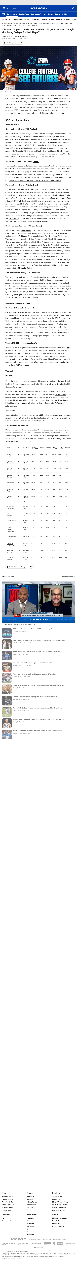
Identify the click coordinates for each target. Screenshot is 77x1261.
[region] (38, 602)
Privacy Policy (57, 1199)
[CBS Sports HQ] (35, 1239)
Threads (30, 1232)
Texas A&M (13, 218)
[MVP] (60, 1243)
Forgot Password (58, 1226)
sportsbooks (10, 418)
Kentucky (66, 330)
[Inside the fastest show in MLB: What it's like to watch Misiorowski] (7, 655)
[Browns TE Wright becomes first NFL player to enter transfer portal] (7, 734)
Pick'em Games (7, 1197)
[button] (3, 8)
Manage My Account (59, 1218)
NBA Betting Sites (48, 19)
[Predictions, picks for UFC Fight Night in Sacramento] (7, 667)
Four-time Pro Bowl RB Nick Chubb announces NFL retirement (36, 674)
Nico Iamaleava (55, 166)
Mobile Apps (6, 1210)
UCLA (10, 169)
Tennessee (57, 99)
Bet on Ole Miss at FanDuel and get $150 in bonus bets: (32, 157)
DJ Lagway (17, 384)
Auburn (26, 254)
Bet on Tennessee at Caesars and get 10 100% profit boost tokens (35, 180)
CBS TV (30, 1208)
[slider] (38, 616)
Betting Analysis (8, 1205)
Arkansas (12, 333)
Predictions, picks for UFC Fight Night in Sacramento (32, 663)
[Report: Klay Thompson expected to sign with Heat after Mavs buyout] (7, 723)
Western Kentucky (12, 239)
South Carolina (43, 151)
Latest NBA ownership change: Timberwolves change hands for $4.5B (38, 685)
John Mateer (26, 230)
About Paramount (33, 1202)
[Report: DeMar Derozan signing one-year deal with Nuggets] (7, 700)
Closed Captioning (59, 1206)
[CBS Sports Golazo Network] (54, 1239)
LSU (30, 441)
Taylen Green (60, 394)
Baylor (19, 294)
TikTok (29, 1221)
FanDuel (33, 129)
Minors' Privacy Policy (60, 1202)
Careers (30, 1199)
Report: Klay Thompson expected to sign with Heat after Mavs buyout (38, 719)
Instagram (30, 1224)
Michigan (67, 259)
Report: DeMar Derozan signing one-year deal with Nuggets (35, 697)
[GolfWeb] (38, 1248)
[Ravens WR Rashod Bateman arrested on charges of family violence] (7, 712)
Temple (59, 251)
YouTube (30, 1218)
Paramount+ (31, 1205)
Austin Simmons (31, 136)
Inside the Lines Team (20, 36)
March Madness (8, 1208)
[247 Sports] (8, 1243)
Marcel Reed (53, 359)
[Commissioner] (49, 1243)
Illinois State (39, 251)
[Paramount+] (36, 1243)
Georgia (41, 99)
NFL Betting (6, 19)
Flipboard (30, 1235)
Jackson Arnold (21, 256)
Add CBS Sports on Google (14, 43)
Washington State (25, 236)
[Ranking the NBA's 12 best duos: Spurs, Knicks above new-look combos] (7, 644)
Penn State (55, 198)
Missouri (9, 185)
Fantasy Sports (7, 1199)
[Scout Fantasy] (70, 1244)
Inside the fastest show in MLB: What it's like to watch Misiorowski (37, 652)
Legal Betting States (63, 19)
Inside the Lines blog (17, 113)
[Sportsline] (23, 1243)
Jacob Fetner (8, 36)
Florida (30, 151)
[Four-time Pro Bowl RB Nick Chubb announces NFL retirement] (7, 678)
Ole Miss (19, 101)
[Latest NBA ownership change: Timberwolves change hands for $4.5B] (7, 689)
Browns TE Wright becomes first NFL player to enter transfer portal (37, 731)
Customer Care (7, 1221)
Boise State (49, 403)
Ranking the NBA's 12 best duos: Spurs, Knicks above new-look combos (39, 640)
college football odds (60, 113)
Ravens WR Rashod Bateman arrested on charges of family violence (37, 708)
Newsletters (56, 1221)
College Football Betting (21, 19)
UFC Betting (35, 19)
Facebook (30, 1226)
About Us (30, 1197)
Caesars (36, 161)
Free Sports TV (7, 1202)
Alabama (9, 101)
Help (4, 1218)
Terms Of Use (57, 1197)
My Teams (56, 1224)
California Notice (58, 1208)
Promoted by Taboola (67, 576)
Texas (47, 99)
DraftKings (36, 226)
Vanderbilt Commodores (11, 544)
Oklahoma (9, 226)
